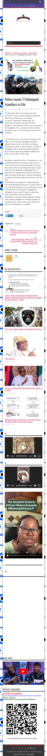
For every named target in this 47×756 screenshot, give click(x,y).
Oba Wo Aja (10, 359)
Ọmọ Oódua (30, 754)
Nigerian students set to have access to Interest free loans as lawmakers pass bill (24, 231)
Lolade (15, 109)
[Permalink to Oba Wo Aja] (23, 356)
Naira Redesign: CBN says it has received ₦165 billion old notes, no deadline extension (23, 240)
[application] (23, 447)
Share (10, 216)
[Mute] (35, 456)
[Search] (40, 2)
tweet (7, 211)
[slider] (21, 456)
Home (9, 53)
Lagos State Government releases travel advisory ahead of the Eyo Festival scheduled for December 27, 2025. (23, 297)
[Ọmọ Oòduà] (24, 20)
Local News (32, 53)
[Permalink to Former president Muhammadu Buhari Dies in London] (23, 385)
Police (18, 223)
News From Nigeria (20, 53)
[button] (24, 448)
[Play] (8, 456)
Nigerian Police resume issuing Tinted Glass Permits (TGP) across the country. (23, 421)
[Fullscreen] (39, 456)
